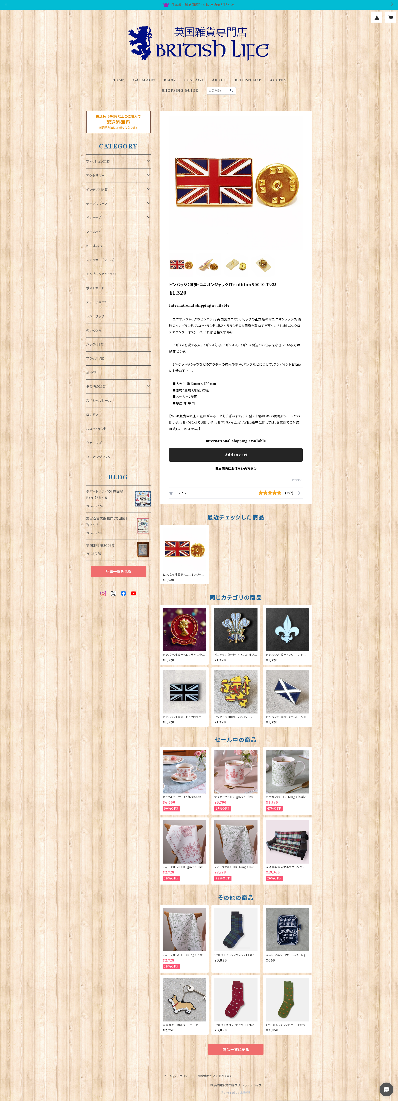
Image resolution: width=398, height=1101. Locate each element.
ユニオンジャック (98, 457)
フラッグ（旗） (95, 358)
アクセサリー (95, 176)
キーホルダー (96, 246)
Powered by (230, 1092)
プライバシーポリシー (177, 1076)
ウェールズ (94, 443)
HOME (118, 80)
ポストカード (95, 288)
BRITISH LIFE (248, 80)
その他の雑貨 (96, 387)
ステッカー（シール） (100, 260)
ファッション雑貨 (98, 162)
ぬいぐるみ (94, 330)
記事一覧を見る (118, 571)
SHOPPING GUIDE (180, 91)
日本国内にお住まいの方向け (236, 469)
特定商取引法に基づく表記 (215, 1076)
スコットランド (96, 429)
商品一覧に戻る (235, 1049)
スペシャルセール (98, 401)
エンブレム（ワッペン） (101, 274)
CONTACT (194, 80)
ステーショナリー (98, 302)
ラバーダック (95, 316)
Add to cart (236, 455)
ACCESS (278, 80)
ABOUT (219, 80)
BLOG (169, 80)
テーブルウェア (97, 204)
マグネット (93, 232)
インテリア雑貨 (97, 190)
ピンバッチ (93, 218)
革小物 (91, 372)
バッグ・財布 (95, 344)
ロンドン (92, 415)
